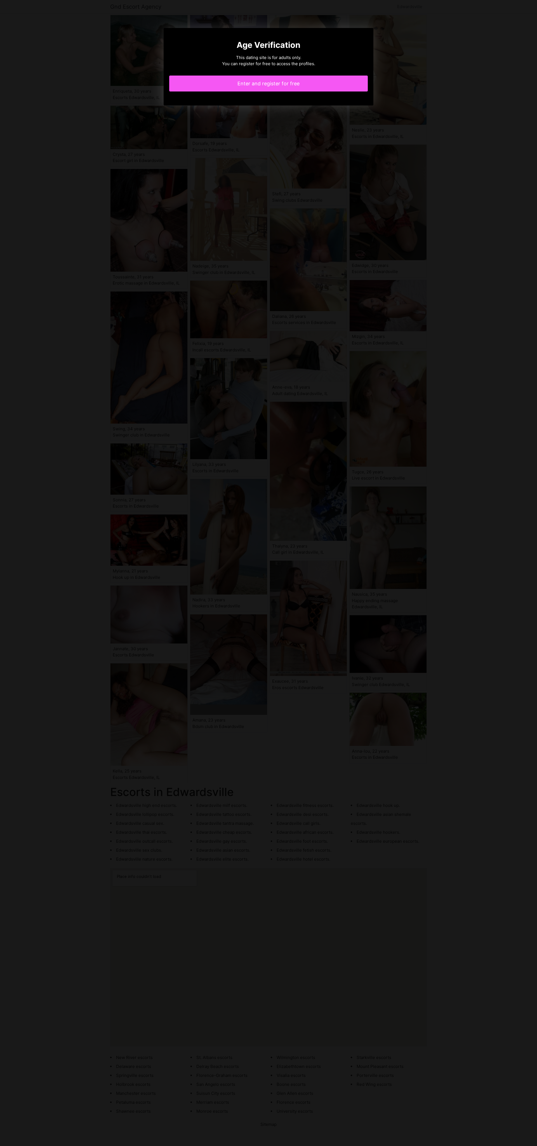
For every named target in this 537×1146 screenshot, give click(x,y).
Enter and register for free (268, 83)
